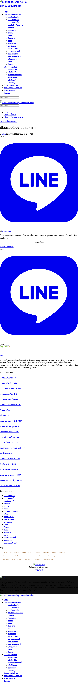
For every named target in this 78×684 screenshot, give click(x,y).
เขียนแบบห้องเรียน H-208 (10, 458)
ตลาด (10, 40)
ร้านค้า (10, 35)
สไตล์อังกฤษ (12, 77)
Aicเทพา (63, 556)
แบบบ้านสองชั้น (13, 20)
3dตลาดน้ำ (46, 552)
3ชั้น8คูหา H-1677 (7, 415)
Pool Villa (12, 30)
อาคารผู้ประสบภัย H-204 (9, 437)
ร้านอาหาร (11, 38)
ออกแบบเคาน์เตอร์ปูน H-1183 (11, 480)
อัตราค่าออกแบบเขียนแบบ (13, 88)
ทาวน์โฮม (11, 27)
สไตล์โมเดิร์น (12, 72)
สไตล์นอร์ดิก (12, 69)
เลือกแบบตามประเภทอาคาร (13, 14)
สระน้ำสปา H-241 (6, 453)
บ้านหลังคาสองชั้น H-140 (9, 399)
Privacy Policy (9, 90)
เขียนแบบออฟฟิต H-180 (9, 394)
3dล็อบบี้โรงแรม (17, 556)
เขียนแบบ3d (8, 514)
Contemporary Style (48, 559)
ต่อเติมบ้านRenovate (11, 511)
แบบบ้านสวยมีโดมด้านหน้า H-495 (13, 448)
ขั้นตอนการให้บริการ (11, 85)
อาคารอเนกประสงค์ (14, 56)
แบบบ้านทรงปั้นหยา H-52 (9, 469)
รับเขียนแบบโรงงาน (7, 247)
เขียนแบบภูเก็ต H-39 (8, 377)
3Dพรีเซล (54, 552)
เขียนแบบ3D (12, 59)
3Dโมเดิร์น (38, 556)
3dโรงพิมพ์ (46, 556)
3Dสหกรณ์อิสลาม (28, 556)
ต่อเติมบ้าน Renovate (15, 25)
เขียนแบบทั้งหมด (6, 122)
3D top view (37, 552)
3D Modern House (14, 552)
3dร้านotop (62, 552)
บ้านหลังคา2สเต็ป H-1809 (10, 485)
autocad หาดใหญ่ (16, 559)
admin (4, 134)
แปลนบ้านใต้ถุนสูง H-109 (9, 426)
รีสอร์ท (10, 33)
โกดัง (10, 61)
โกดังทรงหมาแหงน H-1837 (10, 475)
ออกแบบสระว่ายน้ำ (14, 51)
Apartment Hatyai (72, 556)
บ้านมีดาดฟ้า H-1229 (8, 464)
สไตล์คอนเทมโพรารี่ (15, 74)
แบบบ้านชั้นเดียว (13, 17)
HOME (6, 12)
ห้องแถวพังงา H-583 (8, 410)
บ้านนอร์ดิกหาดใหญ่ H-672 (10, 388)
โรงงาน (10, 64)
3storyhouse (55, 556)
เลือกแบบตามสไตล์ (10, 67)
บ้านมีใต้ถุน (12, 82)
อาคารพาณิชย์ (13, 54)
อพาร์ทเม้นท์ (12, 46)
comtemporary (37, 559)
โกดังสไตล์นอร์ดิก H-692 (9, 431)
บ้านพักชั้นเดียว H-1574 (9, 442)
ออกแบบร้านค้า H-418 (8, 383)
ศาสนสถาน (12, 43)
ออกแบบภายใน (13, 48)
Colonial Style (27, 559)
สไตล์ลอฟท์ (12, 80)
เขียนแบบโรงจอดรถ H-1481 (10, 404)
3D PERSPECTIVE (26, 552)
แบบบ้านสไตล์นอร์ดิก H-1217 (11, 421)
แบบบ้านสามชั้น (13, 22)
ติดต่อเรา (7, 93)
